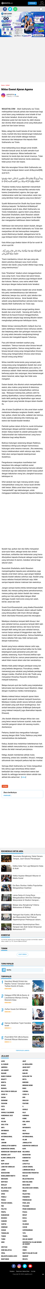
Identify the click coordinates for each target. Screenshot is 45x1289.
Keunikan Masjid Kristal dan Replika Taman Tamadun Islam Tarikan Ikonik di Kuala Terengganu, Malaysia (17, 983)
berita (9, 970)
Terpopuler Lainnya (22, 1050)
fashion (4, 1103)
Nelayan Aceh (6, 1188)
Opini (3, 1194)
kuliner (25, 1161)
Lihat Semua (22, 954)
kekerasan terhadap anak (11, 1152)
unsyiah (4, 1247)
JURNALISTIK (27, 1143)
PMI (2, 1206)
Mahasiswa (5, 1173)
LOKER (3, 1170)
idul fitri (4, 1124)
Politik (4, 1209)
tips (24, 1233)
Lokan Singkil (27, 1167)
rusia (24, 1218)
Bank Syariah (6, 1076)
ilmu (24, 1124)
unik (2, 1242)
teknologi (5, 1233)
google (25, 1109)
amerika (4, 1067)
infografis (26, 1127)
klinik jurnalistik (8, 1158)
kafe (24, 1149)
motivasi (4, 1182)
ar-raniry (5, 1070)
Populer (32, 3)
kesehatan (26, 1155)
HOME (24, 1118)
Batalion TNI (27, 1076)
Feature (25, 1103)
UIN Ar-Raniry (27, 1239)
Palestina (26, 1194)
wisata (25, 1259)
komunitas (26, 1158)
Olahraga (5, 1191)
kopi (2, 1161)
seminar (4, 1227)
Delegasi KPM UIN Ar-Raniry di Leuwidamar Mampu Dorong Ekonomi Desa (17, 997)
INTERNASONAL (27, 1137)
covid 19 (4, 1094)
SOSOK (24, 1227)
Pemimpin (26, 1197)
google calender (7, 1112)
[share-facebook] (5, 9)
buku (24, 1088)
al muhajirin (27, 1064)
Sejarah (25, 1224)
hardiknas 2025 (7, 1115)
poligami (25, 1206)
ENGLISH (25, 1100)
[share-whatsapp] (15, 9)
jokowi (3, 1143)
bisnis (3, 1085)
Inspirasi (26, 1133)
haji (24, 1112)
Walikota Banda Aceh (9, 1256)
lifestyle (26, 1164)
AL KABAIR (4, 1064)
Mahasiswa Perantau (30, 1173)
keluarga (26, 1152)
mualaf (4, 1185)
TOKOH (3, 1236)
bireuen (25, 1082)
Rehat (24, 1215)
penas (3, 1200)
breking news (27, 1085)
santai (3, 1224)
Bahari (3, 1073)
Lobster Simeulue (8, 1167)
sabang (4, 1221)
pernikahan (27, 1200)
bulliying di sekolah (9, 1091)
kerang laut (6, 1155)
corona (25, 1091)
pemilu (3, 1197)
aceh (3, 1061)
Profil (3, 1212)
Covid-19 (25, 1094)
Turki (3, 1239)
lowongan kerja (28, 1170)
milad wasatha (28, 1179)
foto (3, 1106)
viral (3, 1253)
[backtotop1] (43, 1274)
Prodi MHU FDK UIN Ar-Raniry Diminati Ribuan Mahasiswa (16, 1038)
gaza (3, 1109)
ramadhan (5, 1215)
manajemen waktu (8, 1176)
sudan (3, 1230)
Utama (24, 1247)
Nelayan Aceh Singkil (30, 1188)
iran (2, 1140)
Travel (25, 1236)
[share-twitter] (10, 9)
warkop (25, 1256)
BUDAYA (3, 1088)
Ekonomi (4, 1100)
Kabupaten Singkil (8, 1149)
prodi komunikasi (29, 1209)
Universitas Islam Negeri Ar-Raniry (32, 1243)
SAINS (24, 1221)
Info (2, 1127)
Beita (24, 1079)
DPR (23, 1097)
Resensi (4, 1218)
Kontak (33, 1271)
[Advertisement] (22, 59)
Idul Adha (26, 1121)
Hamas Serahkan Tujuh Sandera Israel (18, 1024)
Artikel (5, 786)
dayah (3, 1097)
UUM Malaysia (6, 1250)
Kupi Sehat (5, 1164)
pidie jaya (26, 1203)
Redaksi (12, 1271)
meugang (4, 1179)
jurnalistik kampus (8, 1146)
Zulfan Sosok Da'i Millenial (15, 1009)
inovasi (4, 1133)
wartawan (5, 1259)
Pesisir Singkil (6, 1203)
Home (3, 85)
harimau (25, 1115)
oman (24, 1191)
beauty (4, 1079)
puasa (24, 1212)
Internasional (6, 1137)
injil (24, 1130)
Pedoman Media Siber (22, 1271)
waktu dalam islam (29, 1253)
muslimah (26, 1185)
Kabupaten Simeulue (30, 1146)
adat (24, 1061)
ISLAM (24, 1140)
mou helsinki (27, 1182)
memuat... (8, 795)
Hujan (3, 1121)
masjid (25, 1176)
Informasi (5, 1130)
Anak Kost (26, 1067)
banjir (25, 1073)
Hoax (3, 1118)
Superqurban (27, 1230)
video (24, 1250)
